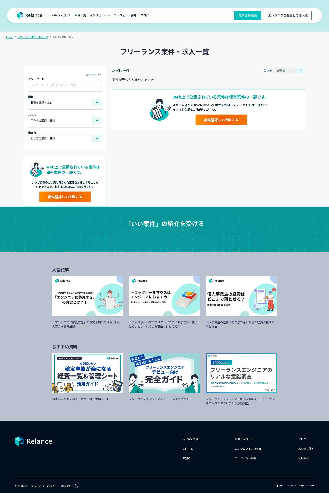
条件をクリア (94, 75)
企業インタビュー (245, 439)
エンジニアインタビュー (249, 449)
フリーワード (36, 79)
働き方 (32, 132)
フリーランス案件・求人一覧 (33, 36)
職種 (31, 96)
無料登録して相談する (65, 196)
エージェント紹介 (125, 15)
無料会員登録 (248, 15)
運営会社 (66, 486)
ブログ (144, 15)
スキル (32, 114)
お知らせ (187, 458)
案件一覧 (80, 15)
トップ (9, 36)
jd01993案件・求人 (63, 36)
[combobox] (65, 102)
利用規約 (303, 458)
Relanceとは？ (61, 15)
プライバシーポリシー (44, 486)
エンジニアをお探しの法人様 (288, 15)
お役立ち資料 (306, 449)
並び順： (269, 70)
